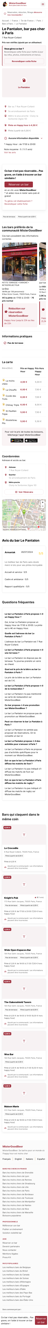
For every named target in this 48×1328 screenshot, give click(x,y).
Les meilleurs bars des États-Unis (18, 1300)
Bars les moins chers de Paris (16, 1190)
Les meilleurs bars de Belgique (17, 1267)
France (15, 20)
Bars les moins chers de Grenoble (18, 1172)
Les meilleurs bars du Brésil (15, 1271)
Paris (38, 20)
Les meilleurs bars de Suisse (16, 1278)
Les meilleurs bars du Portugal (16, 1296)
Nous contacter (9, 1250)
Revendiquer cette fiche (24, 61)
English (18, 1159)
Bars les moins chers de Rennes (17, 1180)
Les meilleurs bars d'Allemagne (17, 1282)
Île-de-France (27, 20)
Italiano (29, 1159)
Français (7, 1159)
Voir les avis (10, 152)
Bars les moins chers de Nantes (17, 1205)
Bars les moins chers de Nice (16, 1209)
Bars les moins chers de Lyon (16, 1176)
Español (41, 1159)
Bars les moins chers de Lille (16, 1187)
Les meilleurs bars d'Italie (14, 1289)
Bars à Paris (7, 24)
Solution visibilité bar (12, 1233)
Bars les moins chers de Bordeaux (18, 1194)
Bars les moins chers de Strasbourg (19, 1183)
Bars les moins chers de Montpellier (19, 1201)
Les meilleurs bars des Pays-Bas (17, 1292)
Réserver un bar (19, 184)
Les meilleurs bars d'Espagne (16, 1285)
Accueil (5, 20)
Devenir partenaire (11, 1246)
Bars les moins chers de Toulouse (18, 1198)
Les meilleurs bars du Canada (16, 1274)
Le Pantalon (21, 24)
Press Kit (7, 1257)
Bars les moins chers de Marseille (18, 1212)
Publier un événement (13, 1229)
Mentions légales (10, 1254)
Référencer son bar (11, 1225)
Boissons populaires (12, 1215)
